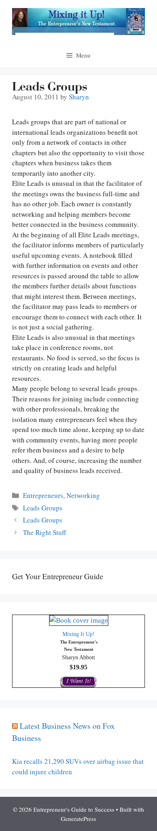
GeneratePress (78, 819)
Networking (83, 495)
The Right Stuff (44, 532)
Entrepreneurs (43, 495)
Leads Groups (42, 507)
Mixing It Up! (78, 634)
